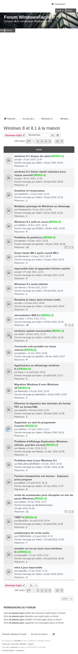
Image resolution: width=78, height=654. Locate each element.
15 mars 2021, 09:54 (54, 306)
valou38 (22, 571)
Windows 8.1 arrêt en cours (31, 221)
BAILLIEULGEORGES (29, 464)
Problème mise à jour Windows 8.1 (35, 460)
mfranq (21, 448)
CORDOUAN (24, 536)
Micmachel (23, 256)
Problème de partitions (28, 237)
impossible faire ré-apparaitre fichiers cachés (42, 268)
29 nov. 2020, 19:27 (55, 356)
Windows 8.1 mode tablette (31, 284)
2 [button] (37, 141)
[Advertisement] (39, 73)
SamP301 (23, 194)
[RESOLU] (57, 156)
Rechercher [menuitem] (10, 30)
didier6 (21, 483)
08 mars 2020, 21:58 (54, 413)
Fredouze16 (24, 209)
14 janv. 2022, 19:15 (54, 259)
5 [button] (49, 141)
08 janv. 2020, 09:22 (54, 432)
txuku (38, 524)
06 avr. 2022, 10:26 (53, 213)
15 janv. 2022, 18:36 (55, 244)
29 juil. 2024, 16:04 (53, 163)
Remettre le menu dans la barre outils (37, 299)
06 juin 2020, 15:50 (57, 394)
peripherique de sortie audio (32, 532)
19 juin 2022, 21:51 (53, 197)
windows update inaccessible (32, 330)
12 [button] (57, 141)
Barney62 (23, 391)
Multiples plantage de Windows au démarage (42, 206)
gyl (19, 159)
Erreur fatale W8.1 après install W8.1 (36, 252)
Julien (39, 163)
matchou (22, 429)
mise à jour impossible (28, 567)
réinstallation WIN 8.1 (27, 315)
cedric (21, 318)
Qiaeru (31, 644)
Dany (20, 372)
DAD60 (21, 225)
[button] (28, 141)
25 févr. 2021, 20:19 (53, 322)
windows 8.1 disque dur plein (32, 156)
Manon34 (23, 520)
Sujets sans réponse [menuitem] (60, 10)
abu (20, 303)
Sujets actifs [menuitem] (71, 10)
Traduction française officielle (14, 644)
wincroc (22, 287)
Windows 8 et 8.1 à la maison (32, 128)
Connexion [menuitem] (59, 4)
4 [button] (45, 141)
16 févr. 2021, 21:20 (53, 337)
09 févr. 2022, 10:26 (55, 228)
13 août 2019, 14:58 (54, 539)
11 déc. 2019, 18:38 (54, 451)
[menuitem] (8, 650)
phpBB (17, 641)
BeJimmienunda (44, 505)
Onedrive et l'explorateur (29, 190)
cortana (22, 502)
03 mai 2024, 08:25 (53, 182)
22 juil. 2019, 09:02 (53, 574)
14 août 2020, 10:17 (53, 375)
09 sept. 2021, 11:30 (54, 275)
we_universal (12, 647)
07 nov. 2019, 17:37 (53, 486)
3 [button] (41, 141)
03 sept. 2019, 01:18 (24, 508)
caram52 (22, 410)
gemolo (22, 241)
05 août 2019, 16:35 (54, 558)
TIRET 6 (19, 517)
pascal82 (22, 555)
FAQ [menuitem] (2, 30)
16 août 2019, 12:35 (53, 524)
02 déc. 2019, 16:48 (54, 467)
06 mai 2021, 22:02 (53, 291)
